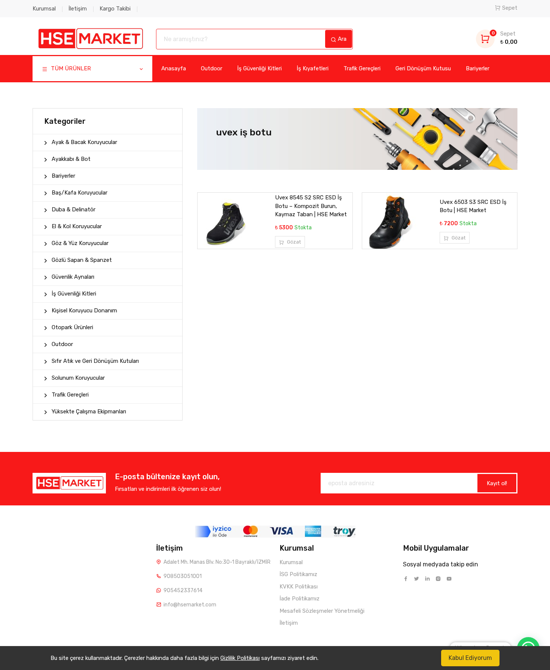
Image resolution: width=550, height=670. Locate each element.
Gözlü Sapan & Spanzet (82, 260)
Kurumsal (44, 8)
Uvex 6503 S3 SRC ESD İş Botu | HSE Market (473, 206)
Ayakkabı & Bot (71, 159)
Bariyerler (477, 68)
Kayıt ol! (497, 483)
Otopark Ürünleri (72, 327)
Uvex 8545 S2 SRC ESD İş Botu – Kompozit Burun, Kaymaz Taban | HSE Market (311, 206)
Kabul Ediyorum (470, 657)
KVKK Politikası (298, 586)
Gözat (293, 242)
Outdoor (211, 68)
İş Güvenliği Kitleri (259, 68)
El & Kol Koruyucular (77, 226)
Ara (341, 39)
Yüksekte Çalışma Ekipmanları (89, 411)
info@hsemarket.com (190, 605)
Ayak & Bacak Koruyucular (84, 142)
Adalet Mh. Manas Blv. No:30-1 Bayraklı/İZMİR (217, 562)
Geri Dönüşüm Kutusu (423, 68)
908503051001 (183, 576)
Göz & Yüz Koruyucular (80, 243)
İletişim (77, 8)
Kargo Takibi (115, 8)
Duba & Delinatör (73, 209)
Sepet (509, 7)
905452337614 (183, 590)
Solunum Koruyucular (78, 377)
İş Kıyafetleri (313, 68)
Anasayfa (173, 68)
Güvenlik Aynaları (73, 276)
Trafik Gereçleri (362, 68)
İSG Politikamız (298, 574)
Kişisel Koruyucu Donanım (84, 310)
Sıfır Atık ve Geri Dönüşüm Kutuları (95, 361)
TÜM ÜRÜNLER (70, 68)
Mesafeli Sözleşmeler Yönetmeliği (321, 611)
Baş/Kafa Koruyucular (79, 192)
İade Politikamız (299, 598)
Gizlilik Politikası (240, 658)
